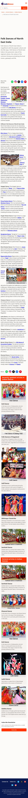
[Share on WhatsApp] (12, 81)
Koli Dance (5, 404)
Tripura (17, 104)
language (5, 105)
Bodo (6, 258)
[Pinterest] (25, 782)
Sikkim (19, 217)
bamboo (3, 291)
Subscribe (14, 730)
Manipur (3, 102)
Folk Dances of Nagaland (10, 437)
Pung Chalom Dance (6, 201)
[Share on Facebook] (22, 81)
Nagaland (9, 104)
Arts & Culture (9, 12)
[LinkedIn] (12, 785)
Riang (10, 188)
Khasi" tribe (20, 236)
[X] (22, 782)
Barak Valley (15, 357)
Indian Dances (18, 12)
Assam (8, 98)
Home (2, 12)
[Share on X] (19, 81)
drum (23, 247)
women (19, 135)
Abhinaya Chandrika (9, 518)
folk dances (12, 107)
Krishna (12, 364)
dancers (3, 140)
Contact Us (5, 781)
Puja (4, 192)
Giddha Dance (6, 709)
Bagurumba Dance (6, 256)
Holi (16, 249)
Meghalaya (4, 100)
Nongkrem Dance (6, 234)
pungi (3, 208)
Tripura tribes (21, 188)
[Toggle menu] (26, 3)
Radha (18, 364)
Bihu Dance (4, 133)
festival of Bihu (20, 139)
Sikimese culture (12, 230)
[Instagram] (16, 785)
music (16, 362)
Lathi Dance (6, 679)
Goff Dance (5, 483)
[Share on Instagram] (15, 81)
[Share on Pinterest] (25, 81)
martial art (20, 329)
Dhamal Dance (7, 611)
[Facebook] (18, 782)
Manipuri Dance (5, 203)
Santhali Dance (7, 547)
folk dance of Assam (15, 137)
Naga (22, 307)
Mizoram (3, 104)
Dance (21, 104)
